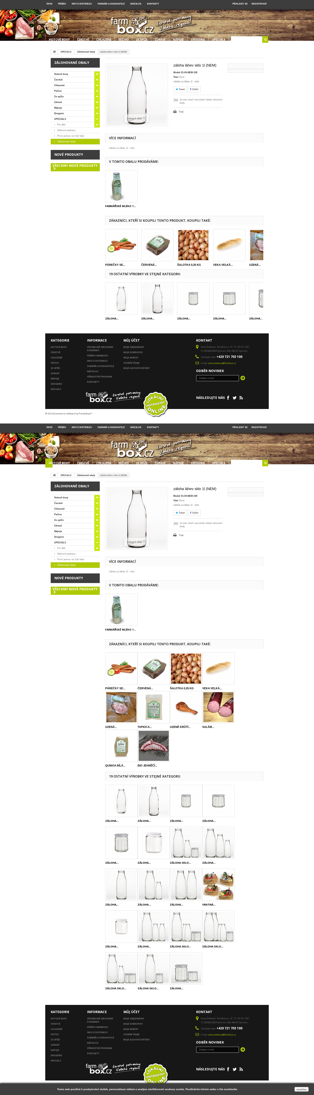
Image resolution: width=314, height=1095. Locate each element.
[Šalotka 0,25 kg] (193, 245)
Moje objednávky (133, 347)
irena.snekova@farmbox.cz (222, 363)
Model (176, 72)
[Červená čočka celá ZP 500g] (157, 245)
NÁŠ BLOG (135, 4)
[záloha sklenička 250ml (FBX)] (229, 298)
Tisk (181, 111)
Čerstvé (83, 40)
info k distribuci (97, 360)
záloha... (111, 318)
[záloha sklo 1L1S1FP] (186, 843)
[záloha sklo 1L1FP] (154, 968)
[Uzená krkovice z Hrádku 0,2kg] (121, 707)
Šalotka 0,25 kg (189, 264)
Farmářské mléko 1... (120, 206)
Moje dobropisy (133, 352)
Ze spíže (141, 40)
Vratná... (209, 904)
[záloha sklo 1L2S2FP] (186, 926)
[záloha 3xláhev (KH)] (218, 843)
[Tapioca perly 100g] (154, 707)
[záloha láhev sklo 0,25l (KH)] (121, 298)
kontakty (93, 381)
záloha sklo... (180, 862)
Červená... (149, 264)
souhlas (302, 1089)
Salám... (208, 726)
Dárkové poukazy (66, 130)
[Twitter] (235, 397)
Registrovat (259, 4)
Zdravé (160, 40)
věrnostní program (99, 376)
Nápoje (178, 40)
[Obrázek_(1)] (121, 186)
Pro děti (61, 124)
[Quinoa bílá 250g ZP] (121, 746)
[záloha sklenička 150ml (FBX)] (193, 298)
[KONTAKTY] (220, 2)
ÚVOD (49, 4)
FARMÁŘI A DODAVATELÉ (111, 4)
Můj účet (131, 340)
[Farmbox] (132, 24)
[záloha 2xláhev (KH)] (154, 885)
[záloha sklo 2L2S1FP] (218, 926)
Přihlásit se (239, 4)
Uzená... (255, 264)
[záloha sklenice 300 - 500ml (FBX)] (121, 926)
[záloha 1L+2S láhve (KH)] (154, 926)
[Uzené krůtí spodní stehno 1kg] (186, 707)
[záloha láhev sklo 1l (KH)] (157, 298)
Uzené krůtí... (180, 726)
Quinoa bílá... (115, 765)
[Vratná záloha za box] (218, 885)
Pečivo (123, 40)
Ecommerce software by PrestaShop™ (72, 413)
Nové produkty (68, 154)
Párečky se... (115, 264)
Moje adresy (130, 357)
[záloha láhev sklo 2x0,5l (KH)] (186, 885)
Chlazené (103, 40)
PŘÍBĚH (62, 4)
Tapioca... (145, 726)
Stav (175, 77)
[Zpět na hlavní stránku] (54, 52)
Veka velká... (223, 264)
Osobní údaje (131, 362)
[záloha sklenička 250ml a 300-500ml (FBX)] (186, 968)
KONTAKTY (153, 4)
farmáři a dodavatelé (100, 366)
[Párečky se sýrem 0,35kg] (121, 245)
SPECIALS (218, 40)
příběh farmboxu (97, 355)
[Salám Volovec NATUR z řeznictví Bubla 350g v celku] (218, 707)
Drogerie (198, 40)
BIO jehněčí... (147, 765)
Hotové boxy (59, 40)
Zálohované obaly (86, 52)
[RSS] (241, 397)
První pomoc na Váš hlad (70, 136)
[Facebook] (228, 397)
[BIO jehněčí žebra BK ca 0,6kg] (154, 746)
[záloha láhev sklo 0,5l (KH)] (121, 885)
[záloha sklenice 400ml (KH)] (154, 843)
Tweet (181, 89)
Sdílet (194, 89)
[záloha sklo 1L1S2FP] (121, 968)
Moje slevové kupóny (136, 368)
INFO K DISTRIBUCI (82, 4)
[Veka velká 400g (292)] (229, 245)
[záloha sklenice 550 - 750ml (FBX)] (121, 843)
